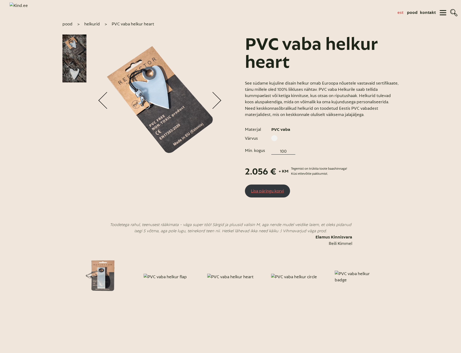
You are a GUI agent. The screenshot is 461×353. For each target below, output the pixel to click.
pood (412, 13)
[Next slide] (393, 277)
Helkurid (92, 24)
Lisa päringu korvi (267, 191)
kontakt (428, 13)
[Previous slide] (67, 277)
